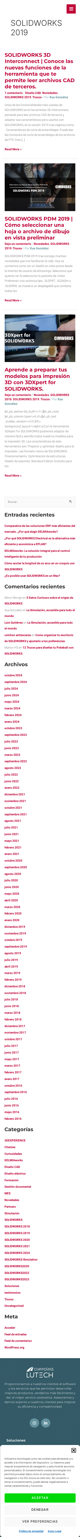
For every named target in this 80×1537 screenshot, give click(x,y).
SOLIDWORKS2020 (16, 1266)
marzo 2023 (12, 755)
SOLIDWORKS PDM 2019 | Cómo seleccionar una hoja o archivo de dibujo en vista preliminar (39, 228)
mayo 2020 (11, 894)
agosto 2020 (12, 874)
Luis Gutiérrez (13, 623)
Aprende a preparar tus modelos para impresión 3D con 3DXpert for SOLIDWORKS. (37, 379)
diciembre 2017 (14, 1026)
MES (7, 1193)
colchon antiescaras (17, 635)
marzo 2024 (12, 708)
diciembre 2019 (14, 927)
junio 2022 (11, 781)
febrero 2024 (13, 715)
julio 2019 (11, 960)
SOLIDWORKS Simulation (21, 1260)
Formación (11, 1180)
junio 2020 (11, 887)
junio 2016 (11, 1105)
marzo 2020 (12, 907)
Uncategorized (14, 1306)
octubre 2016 (13, 1086)
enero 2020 (11, 920)
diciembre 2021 (14, 794)
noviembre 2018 (15, 993)
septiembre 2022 (15, 761)
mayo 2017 (11, 1059)
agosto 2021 (12, 821)
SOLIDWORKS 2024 (17, 1253)
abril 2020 (11, 900)
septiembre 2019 (15, 947)
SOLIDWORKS (13, 1220)
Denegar (40, 1510)
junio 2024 (11, 695)
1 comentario (14, 93)
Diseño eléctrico (15, 1174)
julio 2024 (11, 689)
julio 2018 (11, 999)
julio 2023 (11, 741)
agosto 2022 (12, 768)
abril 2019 (11, 967)
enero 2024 (11, 722)
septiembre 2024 (15, 682)
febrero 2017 (13, 1072)
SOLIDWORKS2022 (16, 1273)
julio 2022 (11, 775)
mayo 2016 (11, 1112)
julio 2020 (11, 880)
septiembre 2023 (15, 735)
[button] (73, 1450)
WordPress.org (14, 1347)
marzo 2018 (12, 1013)
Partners (10, 1207)
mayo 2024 (11, 702)
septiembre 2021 (15, 814)
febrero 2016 (13, 1119)
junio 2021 (11, 834)
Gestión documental (17, 1187)
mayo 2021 (11, 841)
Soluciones (11, 1286)
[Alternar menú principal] (71, 9)
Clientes (9, 1147)
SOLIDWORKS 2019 (18, 97)
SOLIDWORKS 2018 (17, 1226)
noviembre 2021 (15, 801)
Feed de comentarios (18, 1341)
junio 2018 (11, 1006)
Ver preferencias (40, 1521)
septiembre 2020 (15, 867)
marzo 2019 (12, 973)
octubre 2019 (13, 940)
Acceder (9, 1328)
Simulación (11, 1213)
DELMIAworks (13, 1160)
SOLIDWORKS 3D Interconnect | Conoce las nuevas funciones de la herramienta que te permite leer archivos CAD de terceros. (40, 71)
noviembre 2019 (15, 933)
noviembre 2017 (15, 1033)
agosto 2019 (12, 953)
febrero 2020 (13, 913)
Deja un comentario (18, 244)
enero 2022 (11, 788)
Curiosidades (13, 1154)
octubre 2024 (13, 675)
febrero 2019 (13, 980)
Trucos (37, 97)
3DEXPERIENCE (15, 1140)
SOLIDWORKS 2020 (17, 1240)
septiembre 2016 (15, 1092)
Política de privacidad (31, 1531)
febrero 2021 (13, 847)
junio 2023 (11, 748)
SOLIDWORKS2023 (16, 1279)
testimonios (12, 1293)
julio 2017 (11, 1046)
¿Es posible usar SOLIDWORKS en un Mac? (32, 576)
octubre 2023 (13, 728)
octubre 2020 (13, 861)
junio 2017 (11, 1053)
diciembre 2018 (14, 986)
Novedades (50, 93)
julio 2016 (11, 1099)
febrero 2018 (13, 1019)
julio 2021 (11, 827)
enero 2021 (11, 854)
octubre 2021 (13, 808)
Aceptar (40, 1498)
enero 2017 (11, 1079)
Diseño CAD (33, 93)
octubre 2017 (13, 1039)
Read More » (13, 149)
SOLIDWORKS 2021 (17, 1246)
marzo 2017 (12, 1066)
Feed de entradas (15, 1334)
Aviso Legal (54, 1531)
